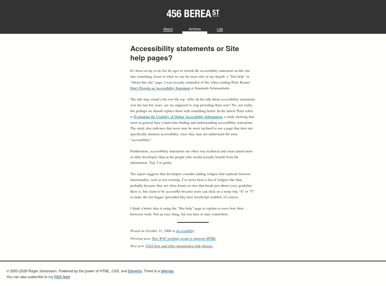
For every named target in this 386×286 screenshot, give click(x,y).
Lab (220, 28)
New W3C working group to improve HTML (184, 238)
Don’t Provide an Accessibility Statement (160, 88)
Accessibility (185, 230)
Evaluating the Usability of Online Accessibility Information (178, 116)
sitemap (167, 270)
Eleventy (135, 270)
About (168, 28)
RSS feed (62, 276)
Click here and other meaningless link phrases (179, 245)
